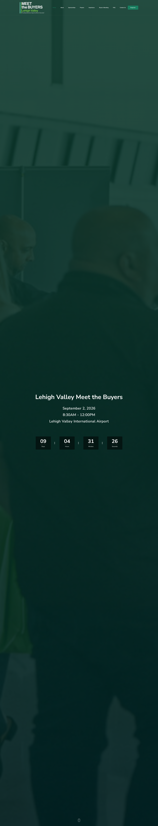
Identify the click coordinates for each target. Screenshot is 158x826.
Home (54, 7)
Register (133, 7)
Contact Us (123, 7)
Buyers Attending (103, 7)
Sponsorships (71, 7)
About (62, 7)
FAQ (114, 7)
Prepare (82, 7)
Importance (92, 7)
